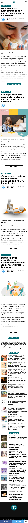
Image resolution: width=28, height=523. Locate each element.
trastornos (10, 19)
